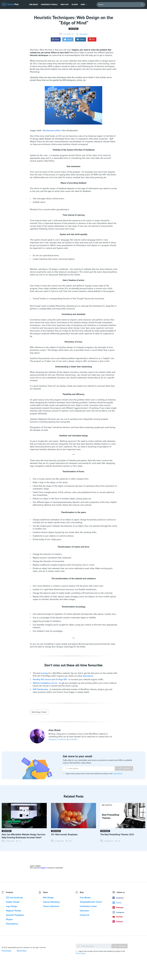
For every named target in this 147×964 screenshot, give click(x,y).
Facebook (62, 739)
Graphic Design (13, 902)
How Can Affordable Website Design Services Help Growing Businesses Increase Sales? (23, 836)
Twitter (119, 902)
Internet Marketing (51, 902)
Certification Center (88, 906)
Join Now (126, 768)
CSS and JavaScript (14, 897)
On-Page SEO (61, 679)
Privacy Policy (117, 773)
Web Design (33, 4)
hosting (44, 673)
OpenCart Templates (15, 915)
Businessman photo (51, 130)
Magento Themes (13, 910)
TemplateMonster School (91, 902)
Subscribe (121, 946)
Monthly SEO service (42, 679)
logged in (44, 868)
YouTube (119, 916)
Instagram (120, 912)
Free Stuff (65, 4)
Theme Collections (51, 906)
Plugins (75, 4)
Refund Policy (21, 951)
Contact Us (84, 915)
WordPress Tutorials (49, 4)
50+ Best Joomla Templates (64, 834)
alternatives (88, 676)
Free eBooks (85, 897)
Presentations (12, 923)
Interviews (84, 910)
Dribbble (119, 921)
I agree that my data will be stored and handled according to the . (93, 773)
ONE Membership (40, 689)
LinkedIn (73, 739)
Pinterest (119, 907)
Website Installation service (45, 683)
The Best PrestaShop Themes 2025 (117, 834)
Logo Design (11, 906)
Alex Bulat (83, 34)
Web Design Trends (39, 712)
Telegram (52, 739)
